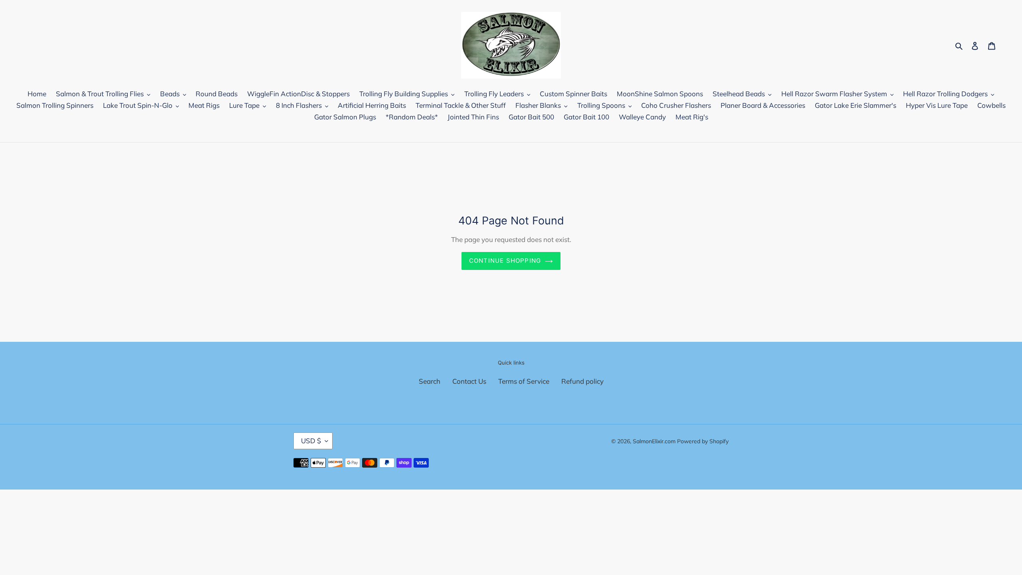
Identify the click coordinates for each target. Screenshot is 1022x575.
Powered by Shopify (703, 441)
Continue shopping (505, 260)
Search (429, 381)
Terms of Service (523, 381)
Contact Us (469, 381)
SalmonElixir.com (654, 441)
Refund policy (582, 381)
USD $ (311, 440)
